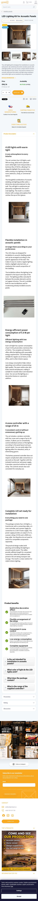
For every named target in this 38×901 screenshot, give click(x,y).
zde (12, 886)
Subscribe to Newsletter (10, 794)
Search (34, 7)
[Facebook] (3, 815)
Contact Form (10, 821)
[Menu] (36, 2)
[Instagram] (7, 815)
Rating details (19, 20)
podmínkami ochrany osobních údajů (26, 789)
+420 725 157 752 (10, 810)
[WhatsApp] (12, 815)
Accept (19, 896)
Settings (19, 890)
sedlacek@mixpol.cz (10, 807)
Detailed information (8, 77)
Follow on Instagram (21, 764)
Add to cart (17, 92)
